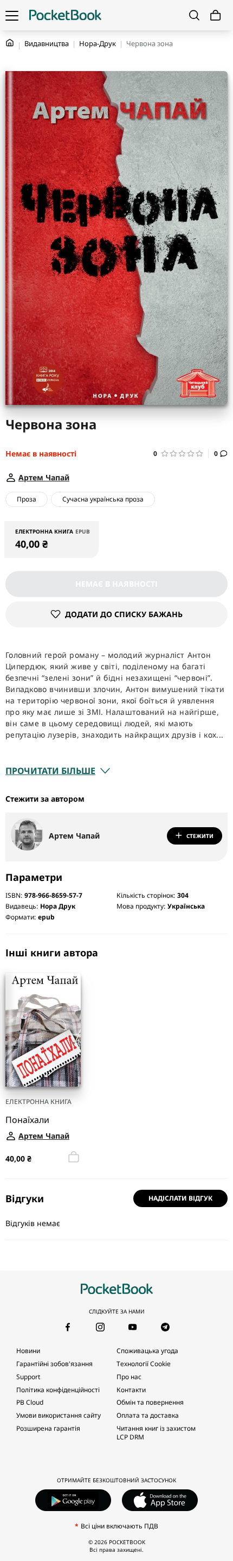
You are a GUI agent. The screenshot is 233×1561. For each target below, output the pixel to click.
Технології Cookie (143, 1363)
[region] (116, 1056)
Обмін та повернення (150, 1402)
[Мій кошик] (215, 15)
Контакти (131, 1389)
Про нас (128, 1376)
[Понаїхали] (43, 1030)
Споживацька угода (147, 1350)
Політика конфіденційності (58, 1389)
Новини (28, 1350)
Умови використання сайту (58, 1415)
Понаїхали (27, 1119)
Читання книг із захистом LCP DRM (156, 1433)
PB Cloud (29, 1402)
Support (28, 1376)
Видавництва (46, 43)
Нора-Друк (97, 43)
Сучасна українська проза (103, 499)
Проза (26, 499)
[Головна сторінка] (65, 15)
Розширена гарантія (48, 1428)
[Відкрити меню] (11, 15)
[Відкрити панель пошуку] (194, 15)
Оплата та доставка (147, 1415)
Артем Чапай (74, 835)
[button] (181, 453)
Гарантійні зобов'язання (54, 1363)
